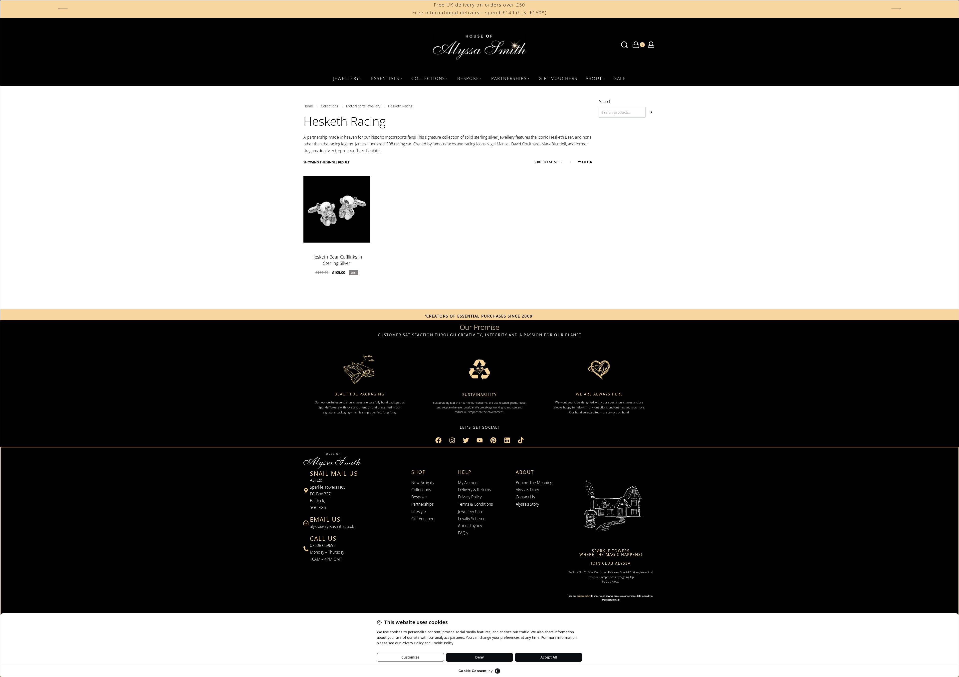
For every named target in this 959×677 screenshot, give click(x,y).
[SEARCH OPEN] (624, 44)
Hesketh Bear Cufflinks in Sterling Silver (336, 260)
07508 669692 (323, 545)
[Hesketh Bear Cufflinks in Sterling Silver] (336, 209)
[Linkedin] (507, 440)
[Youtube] (479, 440)
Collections (329, 106)
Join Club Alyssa (611, 563)
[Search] (651, 112)
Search (605, 101)
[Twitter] (466, 440)
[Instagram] (452, 440)
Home (308, 106)
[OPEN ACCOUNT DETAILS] (651, 44)
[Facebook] (438, 440)
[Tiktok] (520, 440)
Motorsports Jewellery (363, 106)
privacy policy (584, 596)
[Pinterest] (493, 440)
